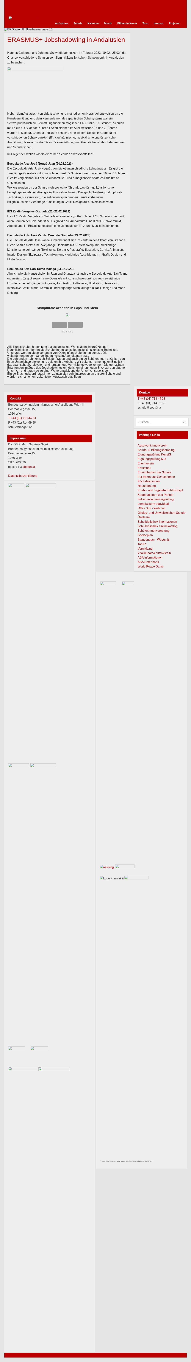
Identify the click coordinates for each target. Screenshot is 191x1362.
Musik (108, 23)
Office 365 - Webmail (151, 508)
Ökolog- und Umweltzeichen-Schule (161, 512)
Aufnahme (61, 23)
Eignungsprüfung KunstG (154, 454)
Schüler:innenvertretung (153, 530)
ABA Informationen (150, 557)
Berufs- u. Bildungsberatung (156, 450)
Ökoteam (144, 517)
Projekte (174, 23)
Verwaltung (145, 548)
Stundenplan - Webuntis (154, 539)
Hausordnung (147, 485)
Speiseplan (145, 535)
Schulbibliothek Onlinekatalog (157, 526)
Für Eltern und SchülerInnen (156, 476)
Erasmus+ (144, 467)
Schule (77, 23)
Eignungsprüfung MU (152, 459)
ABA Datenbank (148, 562)
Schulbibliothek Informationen (157, 521)
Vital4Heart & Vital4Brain (154, 553)
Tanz (145, 23)
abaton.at (29, 466)
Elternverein (146, 463)
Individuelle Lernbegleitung (156, 499)
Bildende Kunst (127, 23)
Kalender (93, 23)
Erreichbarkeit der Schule (154, 472)
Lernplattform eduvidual (153, 503)
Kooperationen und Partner (155, 494)
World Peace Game (151, 566)
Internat (159, 23)
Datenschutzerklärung (22, 475)
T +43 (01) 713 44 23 (151, 398)
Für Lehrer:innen (149, 481)
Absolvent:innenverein (152, 445)
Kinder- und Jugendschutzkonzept (160, 490)
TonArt (142, 544)
